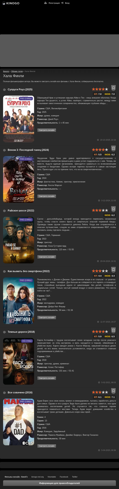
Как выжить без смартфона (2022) (29, 271)
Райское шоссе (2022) (21, 210)
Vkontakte (52, 477)
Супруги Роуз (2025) (20, 89)
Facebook (64, 477)
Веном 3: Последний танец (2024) (28, 150)
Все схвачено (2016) (20, 392)
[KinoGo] (10, 3)
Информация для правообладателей (59, 483)
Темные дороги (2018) (21, 332)
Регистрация (54, 3)
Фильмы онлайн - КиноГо (16, 477)
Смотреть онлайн (47, 130)
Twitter (74, 477)
